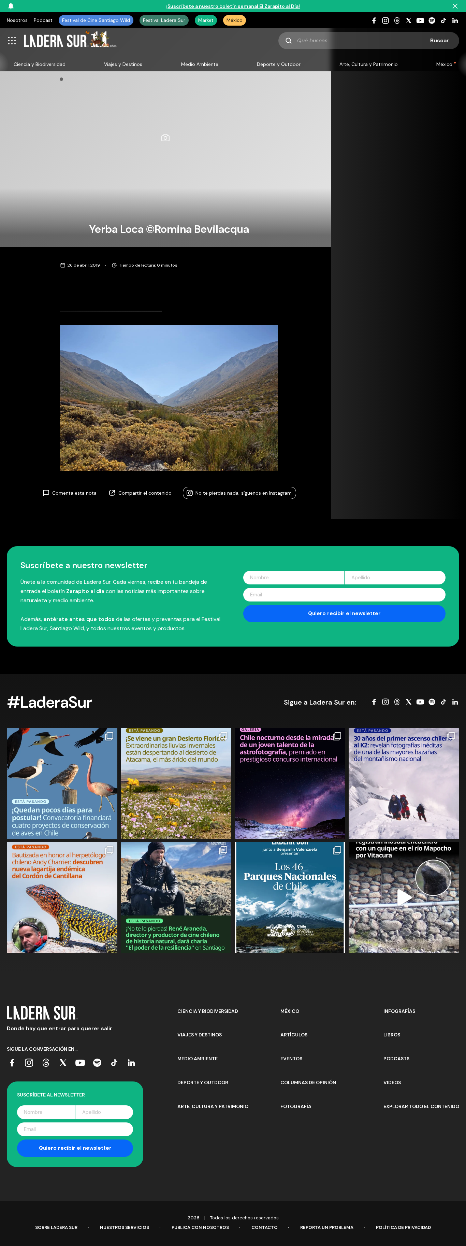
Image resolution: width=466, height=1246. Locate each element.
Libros (391, 1035)
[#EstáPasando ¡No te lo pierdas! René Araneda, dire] (176, 897)
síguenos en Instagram (243, 493)
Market (206, 20)
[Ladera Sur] (70, 40)
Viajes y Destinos (123, 64)
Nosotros (17, 20)
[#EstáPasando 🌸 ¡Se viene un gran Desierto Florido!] (176, 783)
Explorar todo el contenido (421, 1106)
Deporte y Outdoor (279, 64)
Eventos (291, 1059)
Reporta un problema (326, 1227)
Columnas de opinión (308, 1082)
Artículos (293, 1035)
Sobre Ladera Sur (56, 1227)
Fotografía (295, 1106)
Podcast (43, 20)
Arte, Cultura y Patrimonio (368, 64)
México (235, 20)
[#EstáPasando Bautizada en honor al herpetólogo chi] (62, 897)
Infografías (399, 1011)
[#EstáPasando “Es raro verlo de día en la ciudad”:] (404, 897)
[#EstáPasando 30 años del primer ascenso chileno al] (404, 783)
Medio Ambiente (199, 64)
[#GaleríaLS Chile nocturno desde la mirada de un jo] (290, 783)
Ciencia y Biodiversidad (39, 64)
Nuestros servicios (124, 1227)
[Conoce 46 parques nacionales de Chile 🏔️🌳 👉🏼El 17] (290, 897)
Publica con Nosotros (200, 1227)
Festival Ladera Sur (164, 20)
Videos (392, 1082)
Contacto (264, 1227)
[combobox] (368, 40)
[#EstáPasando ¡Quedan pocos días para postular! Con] (62, 783)
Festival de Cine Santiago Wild (96, 20)
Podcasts (396, 1059)
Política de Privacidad (403, 1227)
